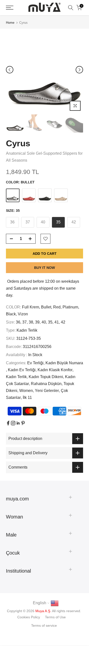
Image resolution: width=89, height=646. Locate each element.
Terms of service (44, 625)
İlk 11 (27, 397)
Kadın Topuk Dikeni (46, 377)
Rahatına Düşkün (46, 384)
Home (10, 22)
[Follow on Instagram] (13, 423)
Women (26, 390)
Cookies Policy (28, 617)
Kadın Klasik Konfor (55, 370)
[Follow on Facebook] (8, 423)
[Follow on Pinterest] (23, 423)
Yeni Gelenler (47, 390)
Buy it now (44, 268)
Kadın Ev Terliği (22, 370)
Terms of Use (55, 617)
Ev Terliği (35, 363)
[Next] (79, 69)
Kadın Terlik (27, 330)
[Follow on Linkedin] (18, 423)
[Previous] (9, 69)
